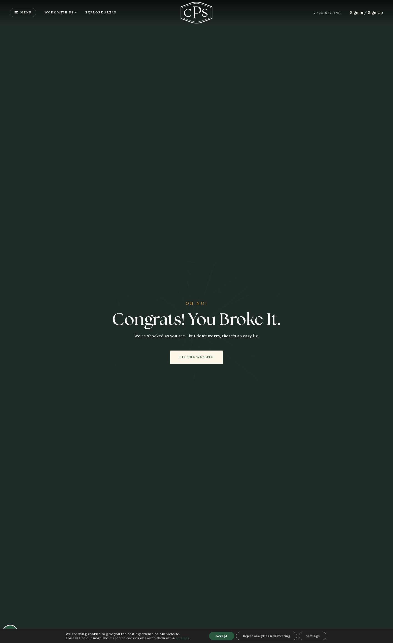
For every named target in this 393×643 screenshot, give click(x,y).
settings (182, 638)
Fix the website (196, 357)
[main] (196, 321)
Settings (313, 636)
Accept (221, 636)
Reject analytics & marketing (266, 636)
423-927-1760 (328, 13)
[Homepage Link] (196, 12)
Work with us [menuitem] (59, 12)
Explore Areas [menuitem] (100, 12)
